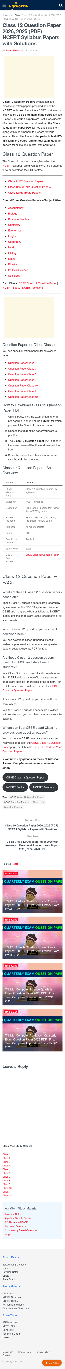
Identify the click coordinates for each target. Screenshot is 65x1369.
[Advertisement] (29, 77)
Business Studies (18, 219)
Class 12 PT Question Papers (25, 181)
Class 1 (6, 1154)
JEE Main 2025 (10, 1322)
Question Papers (13, 807)
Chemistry (14, 225)
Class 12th (38, 802)
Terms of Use (24, 1351)
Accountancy (16, 208)
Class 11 (7, 1191)
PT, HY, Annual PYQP (16, 1222)
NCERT (7, 165)
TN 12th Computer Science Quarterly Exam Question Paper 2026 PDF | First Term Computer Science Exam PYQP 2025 (30, 995)
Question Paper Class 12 (23, 397)
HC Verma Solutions (13, 1304)
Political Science (18, 270)
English (12, 236)
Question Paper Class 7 (22, 368)
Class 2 (6, 1158)
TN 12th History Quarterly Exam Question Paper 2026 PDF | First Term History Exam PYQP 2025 (32, 905)
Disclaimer (7, 1351)
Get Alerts (54, 1362)
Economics (14, 230)
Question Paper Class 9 (22, 380)
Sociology (14, 275)
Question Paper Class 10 (23, 385)
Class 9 (6, 1184)
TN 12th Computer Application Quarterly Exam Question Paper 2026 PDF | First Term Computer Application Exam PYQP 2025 (31, 1041)
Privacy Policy (43, 1351)
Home (5, 15)
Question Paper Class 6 (22, 363)
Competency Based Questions (21, 1230)
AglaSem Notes (13, 1214)
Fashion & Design (11, 1333)
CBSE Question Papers (16, 802)
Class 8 (6, 1180)
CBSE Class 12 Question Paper (37, 283)
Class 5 (6, 1169)
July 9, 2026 (32, 50)
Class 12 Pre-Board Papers (24, 192)
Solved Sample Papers (14, 1264)
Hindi (11, 247)
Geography (14, 242)
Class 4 (6, 1165)
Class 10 (7, 1188)
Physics (13, 264)
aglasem (18, 5)
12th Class (15, 15)
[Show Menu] (4, 5)
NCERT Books (11, 287)
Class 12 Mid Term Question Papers (29, 187)
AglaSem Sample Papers (18, 1218)
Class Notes (8, 1293)
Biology (12, 213)
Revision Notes (10, 1271)
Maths (11, 259)
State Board (8, 1279)
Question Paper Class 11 (23, 391)
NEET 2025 (8, 1326)
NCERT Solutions (33, 287)
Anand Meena (13, 50)
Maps (8, 1234)
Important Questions (15, 1226)
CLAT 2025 (8, 1329)
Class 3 (6, 1161)
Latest (5, 1337)
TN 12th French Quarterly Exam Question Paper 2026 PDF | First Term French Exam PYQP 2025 (32, 951)
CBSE (5, 1275)
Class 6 (6, 1173)
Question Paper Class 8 (22, 374)
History (12, 253)
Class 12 (7, 1195)
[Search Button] (60, 5)
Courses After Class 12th (15, 1308)
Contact (6, 1355)
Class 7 (6, 1176)
